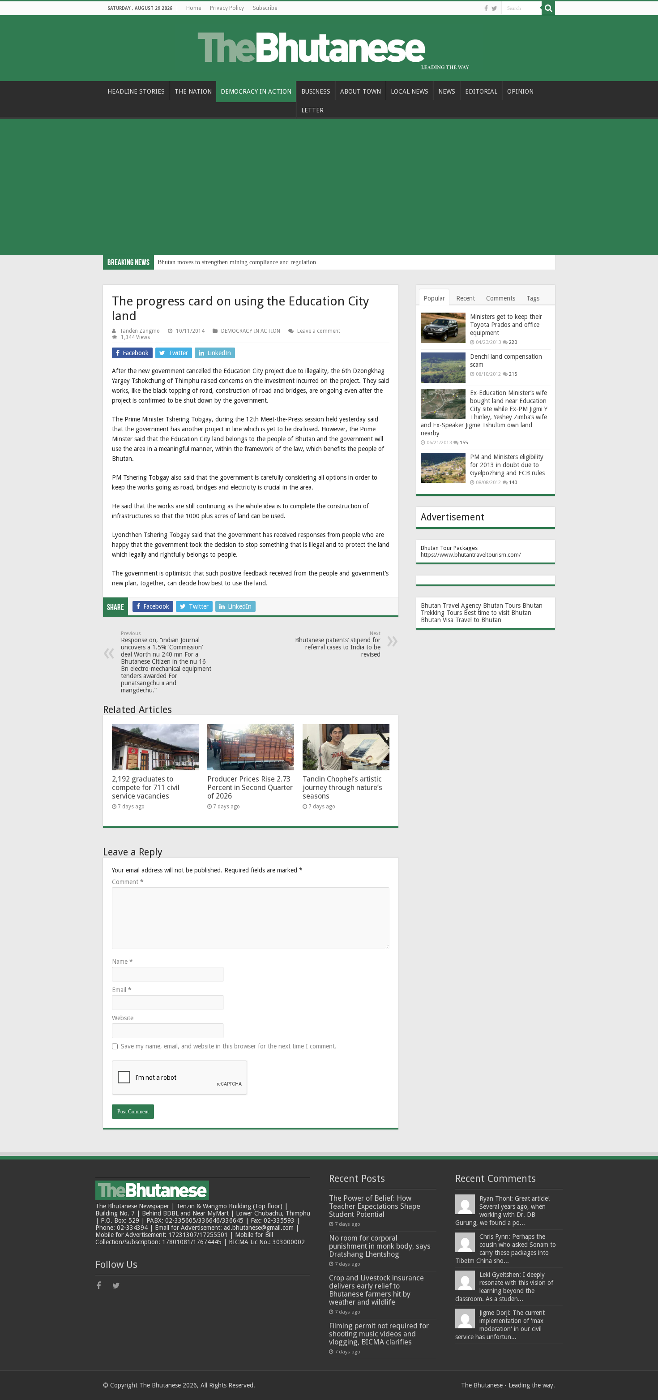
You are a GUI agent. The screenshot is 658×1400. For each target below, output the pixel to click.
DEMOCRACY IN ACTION (256, 91)
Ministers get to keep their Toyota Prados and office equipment (506, 324)
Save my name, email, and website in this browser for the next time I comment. (229, 1046)
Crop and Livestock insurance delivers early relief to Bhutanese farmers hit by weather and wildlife (376, 1290)
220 (513, 342)
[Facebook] (486, 8)
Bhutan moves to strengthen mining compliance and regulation (237, 262)
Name (122, 961)
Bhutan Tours (502, 605)
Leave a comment (318, 331)
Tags (532, 298)
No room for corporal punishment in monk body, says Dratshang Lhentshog (380, 1246)
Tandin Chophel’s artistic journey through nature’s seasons (342, 787)
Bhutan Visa (437, 619)
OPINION (520, 91)
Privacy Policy (227, 8)
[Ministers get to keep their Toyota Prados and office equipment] (443, 328)
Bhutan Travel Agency (451, 605)
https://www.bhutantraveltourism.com (470, 554)
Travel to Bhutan (478, 619)
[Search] (548, 8)
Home (193, 8)
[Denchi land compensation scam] (443, 367)
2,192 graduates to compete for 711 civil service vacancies (145, 787)
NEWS (446, 91)
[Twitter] (494, 8)
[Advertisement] (329, 188)
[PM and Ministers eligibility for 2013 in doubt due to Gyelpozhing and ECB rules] (443, 468)
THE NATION (193, 91)
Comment (128, 881)
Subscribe (265, 8)
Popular (434, 298)
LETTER (312, 110)
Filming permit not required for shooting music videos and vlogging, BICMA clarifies (379, 1334)
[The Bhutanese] (329, 46)
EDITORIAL (481, 91)
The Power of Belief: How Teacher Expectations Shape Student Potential (374, 1206)
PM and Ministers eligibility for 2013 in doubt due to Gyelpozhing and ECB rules (507, 465)
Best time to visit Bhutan (497, 612)
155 (464, 443)
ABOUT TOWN (360, 91)
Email (122, 989)
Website (122, 1018)
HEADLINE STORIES (136, 91)
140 (513, 482)
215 (513, 374)
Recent (465, 298)
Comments (500, 298)
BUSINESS (315, 91)
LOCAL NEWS (409, 91)
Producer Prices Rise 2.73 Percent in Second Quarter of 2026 (250, 787)
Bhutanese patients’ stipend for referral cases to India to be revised (337, 644)
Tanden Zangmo (140, 331)
